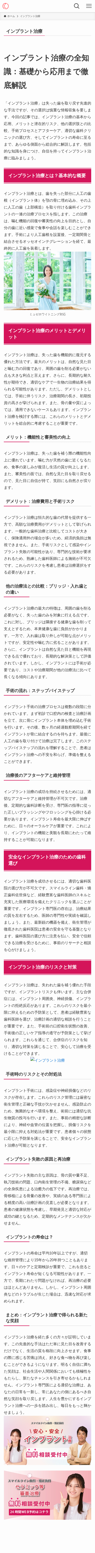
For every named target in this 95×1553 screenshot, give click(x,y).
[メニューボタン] (89, 6)
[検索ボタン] (77, 6)
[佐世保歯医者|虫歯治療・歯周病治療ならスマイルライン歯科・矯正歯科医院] (5, 6)
